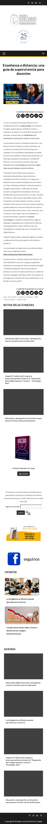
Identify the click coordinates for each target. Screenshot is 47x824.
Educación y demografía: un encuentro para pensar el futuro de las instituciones (23, 419)
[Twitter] (32, 116)
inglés (36, 297)
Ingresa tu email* (13, 506)
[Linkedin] (27, 116)
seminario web (21, 299)
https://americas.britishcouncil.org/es (18, 254)
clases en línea (12, 297)
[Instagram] (23, 116)
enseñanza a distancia (25, 297)
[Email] (41, 116)
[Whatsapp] (36, 116)
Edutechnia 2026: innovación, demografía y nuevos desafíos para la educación (23, 339)
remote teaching (9, 299)
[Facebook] (18, 116)
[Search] (43, 53)
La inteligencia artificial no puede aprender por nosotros (19, 721)
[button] (23, 559)
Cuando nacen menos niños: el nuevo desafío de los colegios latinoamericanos (21, 630)
